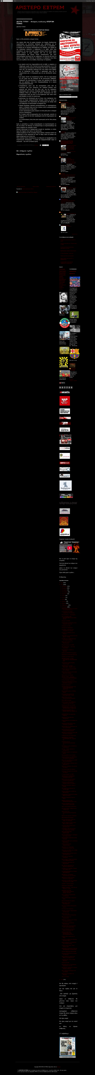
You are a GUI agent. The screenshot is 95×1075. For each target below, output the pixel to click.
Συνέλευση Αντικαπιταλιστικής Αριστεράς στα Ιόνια (67, 248)
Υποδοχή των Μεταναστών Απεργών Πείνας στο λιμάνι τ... (69, 783)
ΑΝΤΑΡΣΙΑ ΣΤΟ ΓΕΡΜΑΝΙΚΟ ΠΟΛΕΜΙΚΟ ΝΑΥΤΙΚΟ (68, 776)
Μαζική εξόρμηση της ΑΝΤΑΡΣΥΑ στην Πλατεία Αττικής (69, 943)
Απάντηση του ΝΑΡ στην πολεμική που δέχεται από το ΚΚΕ (69, 881)
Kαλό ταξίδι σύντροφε (66, 700)
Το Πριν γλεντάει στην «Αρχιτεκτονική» (66, 844)
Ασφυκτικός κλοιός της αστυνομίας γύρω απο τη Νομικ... (69, 672)
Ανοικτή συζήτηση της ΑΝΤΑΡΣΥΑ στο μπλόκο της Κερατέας (69, 757)
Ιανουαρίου (64, 607)
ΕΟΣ (62, 212)
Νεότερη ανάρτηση (21, 186)
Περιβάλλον (61, 287)
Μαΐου (63, 599)
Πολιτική (62, 269)
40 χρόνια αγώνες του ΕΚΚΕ (68, 644)
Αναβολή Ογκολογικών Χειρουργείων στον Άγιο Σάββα (71, 119)
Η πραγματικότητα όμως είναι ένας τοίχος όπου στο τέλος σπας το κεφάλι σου (68, 201)
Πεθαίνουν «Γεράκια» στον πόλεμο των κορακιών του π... (69, 920)
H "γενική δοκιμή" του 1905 (68, 774)
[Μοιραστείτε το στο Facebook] (47, 145)
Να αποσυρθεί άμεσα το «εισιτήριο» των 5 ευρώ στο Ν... (69, 835)
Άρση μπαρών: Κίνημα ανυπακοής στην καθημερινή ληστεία (69, 860)
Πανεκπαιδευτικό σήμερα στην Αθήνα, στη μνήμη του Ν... (68, 957)
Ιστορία (61, 286)
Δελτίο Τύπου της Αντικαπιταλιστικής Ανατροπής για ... (69, 812)
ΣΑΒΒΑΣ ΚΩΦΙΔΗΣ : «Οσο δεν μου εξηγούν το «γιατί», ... (69, 888)
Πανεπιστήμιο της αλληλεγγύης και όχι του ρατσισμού (69, 727)
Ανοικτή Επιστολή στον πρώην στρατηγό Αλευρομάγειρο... (68, 730)
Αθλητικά (61, 283)
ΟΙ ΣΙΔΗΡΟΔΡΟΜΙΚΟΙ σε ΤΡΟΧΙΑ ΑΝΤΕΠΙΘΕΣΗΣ (69, 872)
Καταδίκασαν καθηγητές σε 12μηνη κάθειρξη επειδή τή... (69, 968)
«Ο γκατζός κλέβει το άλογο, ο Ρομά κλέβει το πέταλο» (71, 105)
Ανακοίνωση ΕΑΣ (65, 962)
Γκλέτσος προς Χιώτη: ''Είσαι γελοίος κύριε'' (68, 946)
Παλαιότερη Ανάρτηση (51, 186)
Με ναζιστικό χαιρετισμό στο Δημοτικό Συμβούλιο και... (68, 866)
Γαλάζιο (62, 132)
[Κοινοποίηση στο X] (45, 145)
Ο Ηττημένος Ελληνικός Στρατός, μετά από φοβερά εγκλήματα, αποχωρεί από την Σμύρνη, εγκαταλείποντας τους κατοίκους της (68, 149)
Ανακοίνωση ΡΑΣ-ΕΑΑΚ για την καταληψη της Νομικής (68, 724)
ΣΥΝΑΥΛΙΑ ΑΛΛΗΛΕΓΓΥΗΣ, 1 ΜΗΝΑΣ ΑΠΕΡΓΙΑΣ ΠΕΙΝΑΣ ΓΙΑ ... (69, 711)
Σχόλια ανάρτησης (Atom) (28, 188)
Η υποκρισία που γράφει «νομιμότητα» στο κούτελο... (68, 612)
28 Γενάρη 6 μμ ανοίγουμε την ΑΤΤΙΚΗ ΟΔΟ (68, 789)
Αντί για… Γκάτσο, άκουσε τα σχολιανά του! (68, 749)
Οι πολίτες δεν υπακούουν (67, 908)
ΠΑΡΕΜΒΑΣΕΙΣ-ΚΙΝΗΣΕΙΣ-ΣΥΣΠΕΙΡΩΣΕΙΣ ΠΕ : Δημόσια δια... (69, 738)
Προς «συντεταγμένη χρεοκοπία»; (69, 806)
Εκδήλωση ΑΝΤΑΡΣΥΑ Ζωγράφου (69, 652)
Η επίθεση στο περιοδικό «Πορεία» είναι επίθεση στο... (69, 869)
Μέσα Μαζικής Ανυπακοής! (68, 817)
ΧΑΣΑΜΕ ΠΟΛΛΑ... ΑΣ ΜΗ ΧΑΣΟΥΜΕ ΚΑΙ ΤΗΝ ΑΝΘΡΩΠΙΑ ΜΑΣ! (69, 659)
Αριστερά (62, 271)
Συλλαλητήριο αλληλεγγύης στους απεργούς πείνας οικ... (69, 623)
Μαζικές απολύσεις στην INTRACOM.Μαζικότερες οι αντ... (69, 801)
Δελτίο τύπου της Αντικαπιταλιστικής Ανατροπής (69, 914)
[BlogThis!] (44, 145)
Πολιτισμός (62, 280)
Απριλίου (64, 601)
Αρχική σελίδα (36, 186)
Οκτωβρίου (64, 590)
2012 (62, 582)
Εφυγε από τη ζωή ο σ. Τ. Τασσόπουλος (67, 642)
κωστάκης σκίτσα (65, 225)
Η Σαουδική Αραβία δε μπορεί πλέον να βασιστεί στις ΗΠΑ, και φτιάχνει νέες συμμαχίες (68, 176)
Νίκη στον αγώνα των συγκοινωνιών (66, 917)
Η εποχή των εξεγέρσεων (67, 627)
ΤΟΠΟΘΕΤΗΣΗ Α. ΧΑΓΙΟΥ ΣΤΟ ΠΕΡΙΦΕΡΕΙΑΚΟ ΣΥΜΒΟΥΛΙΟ (69, 707)
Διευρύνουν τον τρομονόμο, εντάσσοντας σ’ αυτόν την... (68, 847)
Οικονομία (62, 282)
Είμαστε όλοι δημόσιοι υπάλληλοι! (69, 815)
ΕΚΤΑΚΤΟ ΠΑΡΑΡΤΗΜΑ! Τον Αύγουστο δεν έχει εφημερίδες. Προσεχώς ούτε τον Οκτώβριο (71, 161)
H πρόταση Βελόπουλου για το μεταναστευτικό (68, 826)
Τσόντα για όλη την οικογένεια (67, 255)
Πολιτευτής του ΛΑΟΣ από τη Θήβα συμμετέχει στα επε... (69, 851)
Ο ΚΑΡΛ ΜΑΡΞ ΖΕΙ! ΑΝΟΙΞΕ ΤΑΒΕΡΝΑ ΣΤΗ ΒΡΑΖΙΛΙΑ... (67, 263)
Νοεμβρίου (64, 588)
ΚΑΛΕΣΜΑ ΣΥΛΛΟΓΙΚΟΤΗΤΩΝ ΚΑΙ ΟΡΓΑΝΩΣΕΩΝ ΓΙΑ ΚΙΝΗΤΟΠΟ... (69, 949)
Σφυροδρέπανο (64, 186)
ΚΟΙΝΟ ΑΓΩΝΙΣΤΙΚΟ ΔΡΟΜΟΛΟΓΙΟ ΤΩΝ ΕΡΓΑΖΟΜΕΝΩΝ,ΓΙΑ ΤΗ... (68, 933)
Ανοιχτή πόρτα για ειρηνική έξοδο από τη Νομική (69, 669)
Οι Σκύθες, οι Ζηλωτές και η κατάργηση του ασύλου (68, 630)
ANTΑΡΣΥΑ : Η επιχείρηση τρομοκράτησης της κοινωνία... (69, 875)
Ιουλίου (64, 595)
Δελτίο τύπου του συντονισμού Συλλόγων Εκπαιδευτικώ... (68, 780)
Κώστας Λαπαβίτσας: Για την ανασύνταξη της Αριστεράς (68, 804)
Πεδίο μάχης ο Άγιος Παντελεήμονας (66, 903)
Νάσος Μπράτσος (65, 116)
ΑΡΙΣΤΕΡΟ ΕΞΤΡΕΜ (40, 7)
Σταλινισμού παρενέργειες (67, 885)
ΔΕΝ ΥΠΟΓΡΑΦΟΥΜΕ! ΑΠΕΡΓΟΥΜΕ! (67, 832)
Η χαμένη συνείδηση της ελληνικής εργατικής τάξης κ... (69, 940)
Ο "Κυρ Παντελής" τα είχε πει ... (67, 253)
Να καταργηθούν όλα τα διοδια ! (69, 755)
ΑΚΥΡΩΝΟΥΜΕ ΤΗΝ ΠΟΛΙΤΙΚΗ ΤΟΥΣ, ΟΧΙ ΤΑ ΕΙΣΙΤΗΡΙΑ (69, 926)
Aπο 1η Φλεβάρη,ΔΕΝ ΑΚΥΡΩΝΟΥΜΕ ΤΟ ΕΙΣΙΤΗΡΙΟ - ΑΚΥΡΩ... (69, 618)
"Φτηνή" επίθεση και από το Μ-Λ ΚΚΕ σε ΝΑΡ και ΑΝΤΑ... (69, 823)
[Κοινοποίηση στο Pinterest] (48, 145)
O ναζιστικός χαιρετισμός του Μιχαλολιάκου (68, 863)
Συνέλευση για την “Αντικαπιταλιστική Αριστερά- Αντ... (68, 743)
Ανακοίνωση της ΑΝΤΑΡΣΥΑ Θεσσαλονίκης (68, 923)
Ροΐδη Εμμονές (64, 199)
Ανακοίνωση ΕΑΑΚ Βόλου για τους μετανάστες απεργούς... (69, 682)
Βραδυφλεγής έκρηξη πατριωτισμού (68, 250)
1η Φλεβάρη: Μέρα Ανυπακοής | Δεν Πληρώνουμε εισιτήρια (69, 829)
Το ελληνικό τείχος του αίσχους (68, 769)
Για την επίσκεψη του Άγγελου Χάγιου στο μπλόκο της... (68, 929)
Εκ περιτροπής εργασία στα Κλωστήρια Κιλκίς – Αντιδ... (68, 694)
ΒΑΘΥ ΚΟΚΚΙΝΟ (64, 102)
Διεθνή (61, 276)
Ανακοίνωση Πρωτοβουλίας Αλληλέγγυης (68, 718)
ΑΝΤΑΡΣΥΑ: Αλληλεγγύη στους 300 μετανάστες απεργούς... (69, 733)
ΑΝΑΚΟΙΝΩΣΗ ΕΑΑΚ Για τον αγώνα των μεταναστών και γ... (69, 609)
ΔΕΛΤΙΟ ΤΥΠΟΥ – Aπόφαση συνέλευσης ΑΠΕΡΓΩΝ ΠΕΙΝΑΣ (69, 677)
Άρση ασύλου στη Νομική (67, 675)
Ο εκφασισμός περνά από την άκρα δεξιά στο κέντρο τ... (69, 795)
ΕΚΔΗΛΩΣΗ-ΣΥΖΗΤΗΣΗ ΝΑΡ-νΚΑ (69, 654)
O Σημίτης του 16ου (66, 625)
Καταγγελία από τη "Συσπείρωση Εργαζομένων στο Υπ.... (69, 965)
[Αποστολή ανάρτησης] (40, 145)
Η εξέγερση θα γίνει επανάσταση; (69, 735)
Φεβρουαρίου (65, 605)
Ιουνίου (64, 597)
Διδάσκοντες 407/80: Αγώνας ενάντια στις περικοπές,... (68, 878)
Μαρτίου (64, 603)
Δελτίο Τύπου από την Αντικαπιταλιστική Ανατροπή (68, 698)
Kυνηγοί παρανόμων (66, 684)
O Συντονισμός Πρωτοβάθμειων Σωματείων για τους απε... (69, 702)
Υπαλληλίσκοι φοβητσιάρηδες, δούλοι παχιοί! (68, 663)
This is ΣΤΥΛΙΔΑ (65, 976)
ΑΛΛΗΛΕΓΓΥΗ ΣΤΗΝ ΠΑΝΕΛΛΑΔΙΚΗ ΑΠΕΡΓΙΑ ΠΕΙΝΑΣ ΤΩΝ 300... (68, 891)
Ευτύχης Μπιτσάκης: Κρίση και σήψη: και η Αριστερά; (68, 820)
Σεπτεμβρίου (65, 591)
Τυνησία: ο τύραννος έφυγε (68, 883)
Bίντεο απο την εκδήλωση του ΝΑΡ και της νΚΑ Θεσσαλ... (69, 760)
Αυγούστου (64, 593)
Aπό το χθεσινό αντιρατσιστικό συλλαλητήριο (68, 895)
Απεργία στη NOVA (66, 620)
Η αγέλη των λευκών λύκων (68, 656)
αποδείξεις (69, 226)
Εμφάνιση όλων (74, 234)
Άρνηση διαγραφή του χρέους (68, 900)
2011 (62, 584)
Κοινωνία (62, 275)
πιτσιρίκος (63, 131)
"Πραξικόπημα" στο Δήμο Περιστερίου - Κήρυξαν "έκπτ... (69, 666)
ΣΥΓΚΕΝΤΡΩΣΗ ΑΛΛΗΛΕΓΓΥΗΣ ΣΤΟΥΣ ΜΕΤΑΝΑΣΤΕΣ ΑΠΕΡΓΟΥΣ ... (69, 688)
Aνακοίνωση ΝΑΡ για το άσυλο (68, 705)
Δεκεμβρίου (64, 586)
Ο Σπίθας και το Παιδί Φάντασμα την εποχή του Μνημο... (69, 639)
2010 (62, 979)
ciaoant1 (63, 173)
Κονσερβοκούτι (62, 284)
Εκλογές (61, 278)
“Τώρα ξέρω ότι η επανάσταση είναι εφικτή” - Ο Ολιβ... (69, 636)
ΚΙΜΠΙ (62, 157)
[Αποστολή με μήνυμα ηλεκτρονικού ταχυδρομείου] (43, 145)
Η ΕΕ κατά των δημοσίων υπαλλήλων (67, 857)
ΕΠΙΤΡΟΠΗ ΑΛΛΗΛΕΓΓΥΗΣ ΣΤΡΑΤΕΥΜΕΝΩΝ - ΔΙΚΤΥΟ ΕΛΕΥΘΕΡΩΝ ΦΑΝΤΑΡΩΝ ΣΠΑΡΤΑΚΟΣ (67, 142)
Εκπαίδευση (62, 279)
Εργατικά (62, 273)
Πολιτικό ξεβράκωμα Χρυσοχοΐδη (69, 951)
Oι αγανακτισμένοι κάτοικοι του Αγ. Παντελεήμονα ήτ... (69, 854)
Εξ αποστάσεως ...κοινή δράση (68, 614)
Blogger (59, 1066)
